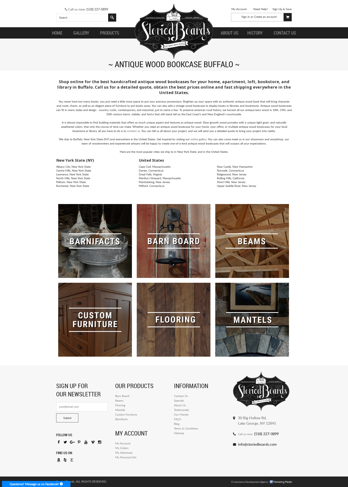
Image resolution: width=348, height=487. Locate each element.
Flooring (120, 405)
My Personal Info (125, 457)
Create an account (265, 17)
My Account (239, 9)
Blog (176, 424)
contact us (133, 131)
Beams (119, 400)
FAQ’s (177, 419)
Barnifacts (121, 419)
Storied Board (174, 31)
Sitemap (179, 433)
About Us (180, 405)
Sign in (245, 17)
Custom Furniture (126, 414)
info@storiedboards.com (257, 444)
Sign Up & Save (282, 9)
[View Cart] (288, 17)
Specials (179, 400)
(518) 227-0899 (97, 9)
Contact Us (181, 396)
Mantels (120, 410)
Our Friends (181, 414)
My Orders (121, 448)
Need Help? (260, 9)
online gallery (199, 139)
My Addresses (124, 453)
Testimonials (181, 410)
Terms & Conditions (186, 428)
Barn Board (122, 396)
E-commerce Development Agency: (250, 482)
